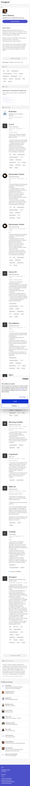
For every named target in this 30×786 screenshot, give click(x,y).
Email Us (3, 774)
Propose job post (15, 21)
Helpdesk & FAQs (5, 770)
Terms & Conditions (6, 778)
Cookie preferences (6, 783)
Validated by (15, 571)
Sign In (11, 62)
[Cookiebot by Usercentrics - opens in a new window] (22, 379)
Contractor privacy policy (7, 781)
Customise (14, 405)
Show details (22, 396)
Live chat (3, 771)
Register (6, 62)
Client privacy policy (6, 780)
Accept (15, 401)
